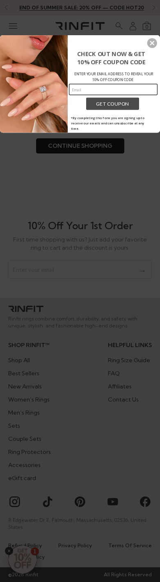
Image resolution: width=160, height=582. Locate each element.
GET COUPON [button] (112, 103)
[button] (152, 43)
